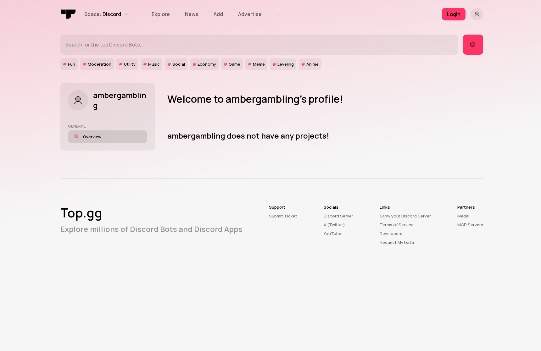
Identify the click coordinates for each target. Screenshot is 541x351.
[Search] (473, 45)
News (191, 14)
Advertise (250, 14)
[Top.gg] (68, 14)
